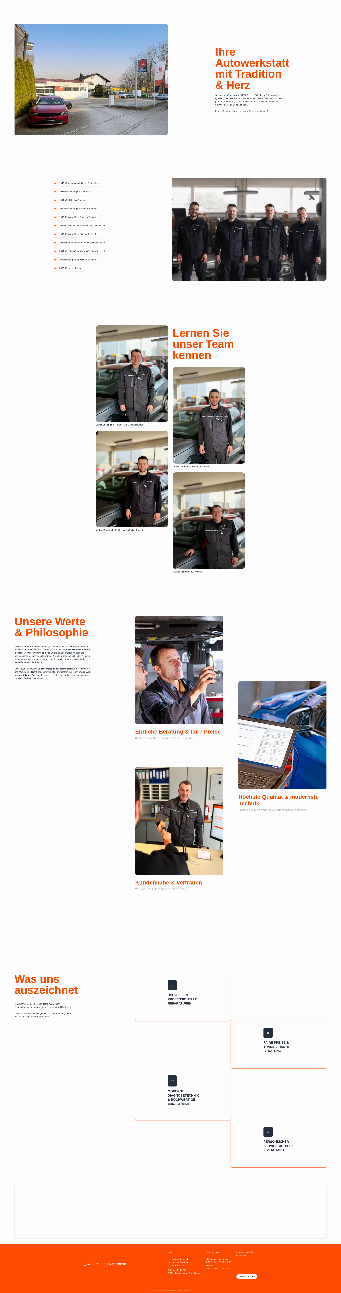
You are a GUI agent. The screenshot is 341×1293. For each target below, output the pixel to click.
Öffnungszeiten (213, 1252)
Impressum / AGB (244, 1252)
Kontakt (171, 1252)
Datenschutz (242, 1255)
